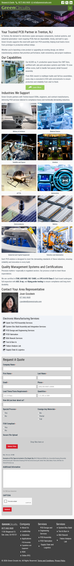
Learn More (19, 116)
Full (40, 419)
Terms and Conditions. (46, 561)
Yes (6, 413)
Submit (7, 509)
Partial (41, 416)
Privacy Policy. (60, 561)
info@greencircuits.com (42, 2)
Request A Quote (8, 2)
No (6, 416)
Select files (12, 446)
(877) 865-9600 (24, 2)
